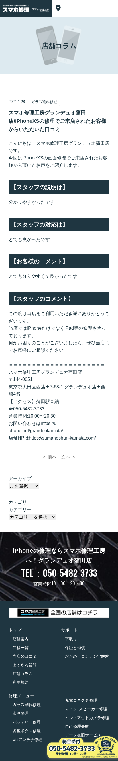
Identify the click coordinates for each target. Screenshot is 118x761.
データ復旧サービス (83, 735)
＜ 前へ (49, 456)
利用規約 (21, 682)
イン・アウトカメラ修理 (87, 717)
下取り (71, 639)
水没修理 (21, 713)
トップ (15, 630)
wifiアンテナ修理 (27, 739)
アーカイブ (20, 478)
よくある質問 (25, 665)
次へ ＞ (68, 456)
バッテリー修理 (27, 722)
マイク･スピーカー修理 (86, 709)
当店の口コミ (25, 656)
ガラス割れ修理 (27, 704)
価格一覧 (21, 647)
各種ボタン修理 (27, 730)
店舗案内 (21, 639)
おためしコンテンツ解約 (87, 656)
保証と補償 (75, 647)
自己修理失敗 (77, 726)
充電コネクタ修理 (81, 700)
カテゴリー (20, 509)
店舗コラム (23, 673)
